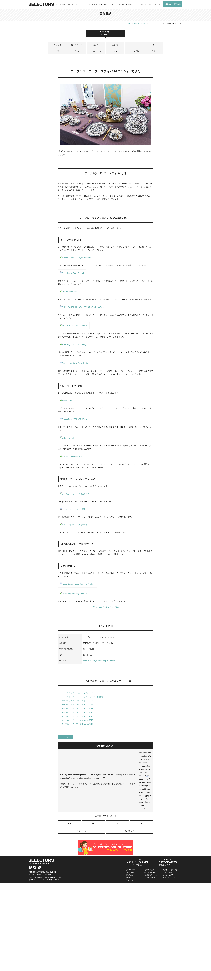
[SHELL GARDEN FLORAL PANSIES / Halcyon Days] (82, 309)
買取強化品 (129, 875)
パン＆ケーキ (95, 51)
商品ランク (129, 880)
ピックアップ (76, 45)
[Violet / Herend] (66, 440)
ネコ (115, 51)
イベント (134, 45)
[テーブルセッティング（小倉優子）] (75, 527)
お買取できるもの (109, 4)
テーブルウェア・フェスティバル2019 (77, 716)
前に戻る (82, 831)
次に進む (128, 831)
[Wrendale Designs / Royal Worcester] (75, 260)
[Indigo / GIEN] (66, 402)
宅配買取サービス (151, 872)
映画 (57, 51)
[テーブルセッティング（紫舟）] (73, 511)
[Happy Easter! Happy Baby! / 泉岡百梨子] (77, 586)
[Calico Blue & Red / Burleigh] (72, 275)
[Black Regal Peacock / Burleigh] (73, 346)
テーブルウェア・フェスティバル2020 (77, 712)
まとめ (96, 45)
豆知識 (115, 45)
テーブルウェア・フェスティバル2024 (77, 693)
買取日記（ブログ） (171, 870)
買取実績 (122, 4)
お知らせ (57, 45)
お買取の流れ (132, 4)
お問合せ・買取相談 (172, 4)
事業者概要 (168, 872)
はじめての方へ (94, 4)
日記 (153, 51)
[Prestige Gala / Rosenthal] (71, 458)
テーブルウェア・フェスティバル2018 (77, 720)
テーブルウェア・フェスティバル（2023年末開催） (83, 697)
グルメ (76, 51)
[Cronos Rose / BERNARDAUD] (73, 421)
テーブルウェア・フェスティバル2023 (77, 701)
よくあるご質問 (146, 4)
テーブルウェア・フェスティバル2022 (77, 704)
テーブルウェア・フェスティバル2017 (77, 724)
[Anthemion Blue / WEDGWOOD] (74, 328)
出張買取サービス (151, 875)
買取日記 (157, 4)
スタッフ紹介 (168, 875)
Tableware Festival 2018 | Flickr (106, 607)
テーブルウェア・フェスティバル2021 (77, 708)
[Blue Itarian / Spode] (68, 294)
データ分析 (134, 51)
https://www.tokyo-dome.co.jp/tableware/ (99, 661)
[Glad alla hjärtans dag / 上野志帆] (74, 595)
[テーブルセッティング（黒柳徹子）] (75, 496)
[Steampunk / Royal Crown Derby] (74, 365)
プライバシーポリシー (171, 878)
